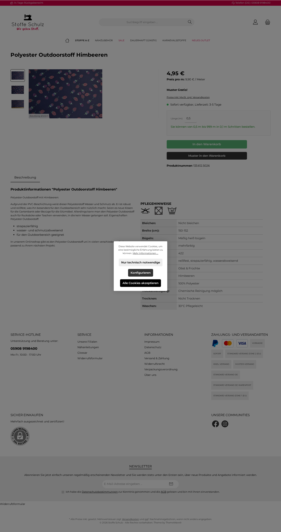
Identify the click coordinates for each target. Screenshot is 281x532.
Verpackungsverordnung (161, 369)
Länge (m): (177, 118)
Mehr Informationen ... (145, 253)
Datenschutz (152, 347)
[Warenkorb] (266, 22)
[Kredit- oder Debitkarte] (235, 343)
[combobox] (142, 22)
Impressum (152, 341)
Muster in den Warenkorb (206, 155)
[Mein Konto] (255, 22)
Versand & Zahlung (156, 358)
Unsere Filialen (87, 341)
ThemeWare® (174, 522)
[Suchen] (189, 22)
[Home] (70, 40)
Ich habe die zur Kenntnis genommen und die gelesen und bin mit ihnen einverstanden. (143, 491)
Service (84, 335)
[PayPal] (215, 343)
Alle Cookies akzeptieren (140, 283)
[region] (85, 93)
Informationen (158, 335)
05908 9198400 (24, 348)
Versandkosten (130, 519)
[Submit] (171, 484)
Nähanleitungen (88, 347)
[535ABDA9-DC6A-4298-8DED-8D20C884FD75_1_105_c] (65, 93)
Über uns (150, 375)
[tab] (25, 177)
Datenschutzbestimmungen (100, 491)
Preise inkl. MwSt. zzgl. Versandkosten (188, 97)
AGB (147, 352)
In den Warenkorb (206, 144)
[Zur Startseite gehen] (28, 22)
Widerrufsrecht (154, 364)
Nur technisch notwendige (140, 262)
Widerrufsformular (90, 358)
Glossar (82, 352)
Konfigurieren (141, 272)
